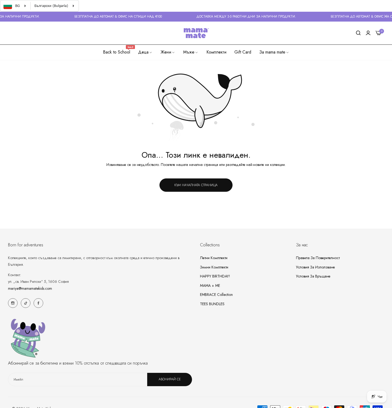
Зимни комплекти (214, 267)
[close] (385, 17)
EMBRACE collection (216, 294)
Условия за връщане (313, 276)
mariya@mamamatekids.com (30, 288)
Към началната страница (196, 185)
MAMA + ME (210, 285)
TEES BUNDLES (212, 303)
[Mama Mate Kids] (196, 33)
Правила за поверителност (318, 257)
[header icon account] (368, 33)
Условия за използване (315, 267)
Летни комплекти (213, 257)
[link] (145, 52)
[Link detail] (13, 303)
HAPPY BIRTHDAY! (215, 276)
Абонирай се (170, 379)
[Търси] (358, 33)
